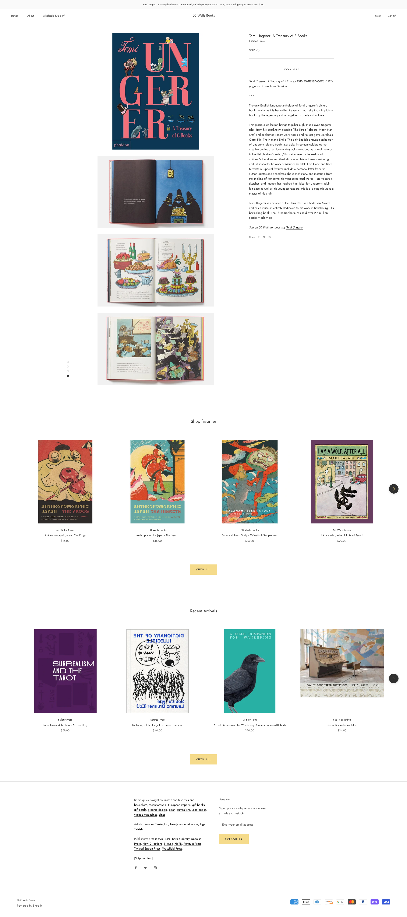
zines (162, 814)
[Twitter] (264, 237)
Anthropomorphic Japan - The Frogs (65, 535)
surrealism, (184, 810)
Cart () (392, 16)
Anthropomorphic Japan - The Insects (157, 535)
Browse (14, 16)
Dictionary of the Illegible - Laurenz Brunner (157, 725)
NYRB (178, 843)
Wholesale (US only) (54, 16)
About (30, 16)
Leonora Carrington (156, 824)
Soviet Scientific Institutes (342, 725)
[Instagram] (155, 867)
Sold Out (291, 68)
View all (203, 569)
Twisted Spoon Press (147, 848)
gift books (198, 805)
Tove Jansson (178, 824)
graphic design (157, 810)
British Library (180, 839)
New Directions (152, 843)
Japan (172, 810)
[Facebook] (259, 237)
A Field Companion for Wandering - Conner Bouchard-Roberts (250, 725)
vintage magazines (145, 814)
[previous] (13, 489)
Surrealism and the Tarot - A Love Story (65, 725)
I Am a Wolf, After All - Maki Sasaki (341, 535)
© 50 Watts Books (26, 900)
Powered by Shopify (29, 905)
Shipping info (143, 858)
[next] (394, 489)
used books (199, 810)
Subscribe (234, 839)
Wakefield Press (172, 848)
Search (378, 15)
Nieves (168, 843)
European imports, (179, 805)
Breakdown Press (159, 839)
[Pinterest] (270, 237)
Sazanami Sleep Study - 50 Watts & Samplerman (249, 535)
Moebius (192, 824)
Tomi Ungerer (294, 227)
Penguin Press (192, 843)
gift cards (140, 810)
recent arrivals (157, 805)
